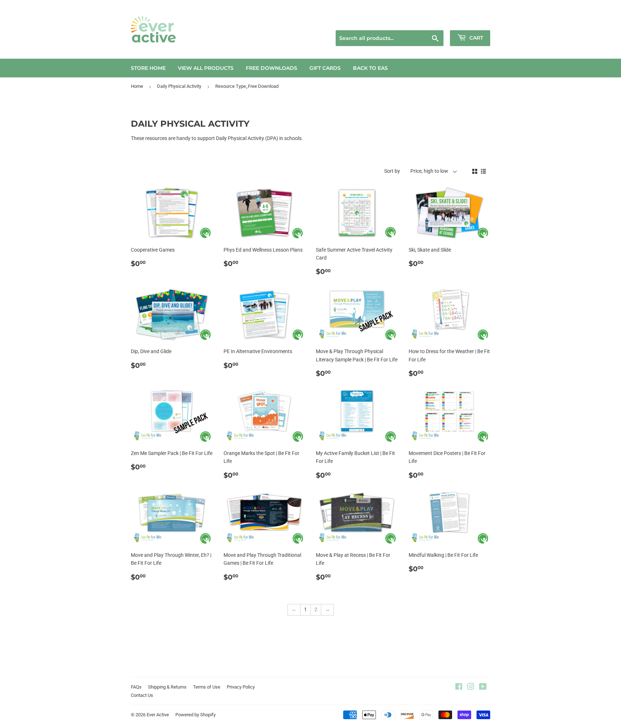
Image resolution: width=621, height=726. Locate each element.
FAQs (136, 687)
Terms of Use (206, 687)
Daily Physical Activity (179, 86)
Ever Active (158, 714)
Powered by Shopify (195, 714)
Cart (475, 38)
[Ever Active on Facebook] (459, 687)
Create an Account (472, 21)
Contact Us (142, 695)
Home (137, 86)
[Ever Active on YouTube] (483, 687)
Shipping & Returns (167, 687)
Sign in (438, 21)
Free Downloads (271, 68)
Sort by (392, 171)
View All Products (206, 68)
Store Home (148, 68)
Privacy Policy (241, 687)
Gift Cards (325, 68)
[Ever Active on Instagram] (470, 687)
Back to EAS (370, 68)
